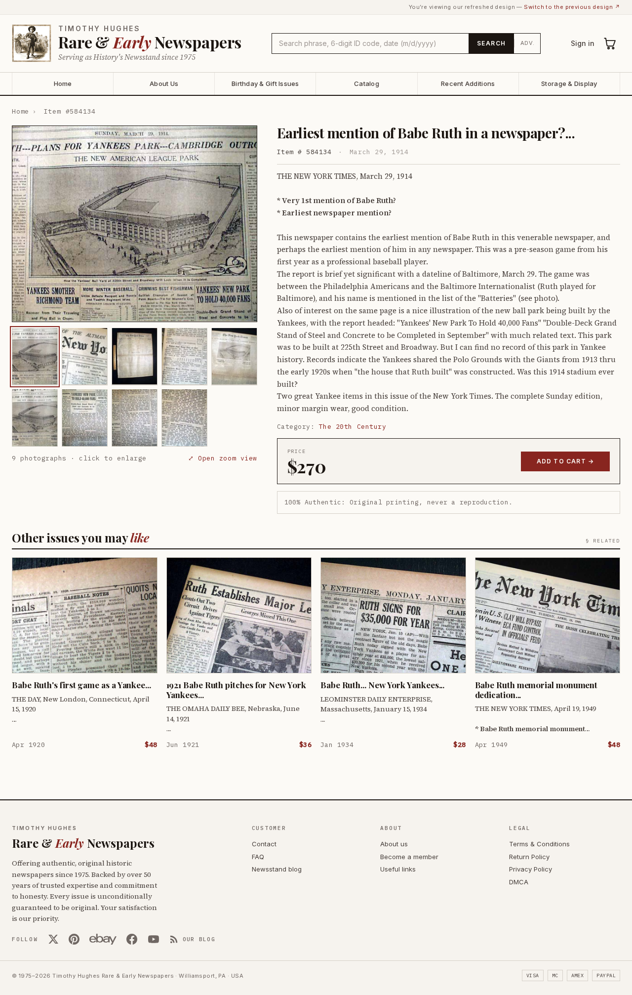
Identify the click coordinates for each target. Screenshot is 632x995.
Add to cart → (565, 461)
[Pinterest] (74, 939)
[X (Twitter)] (53, 939)
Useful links (398, 869)
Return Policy (529, 857)
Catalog (366, 83)
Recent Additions (468, 83)
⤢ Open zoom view (222, 458)
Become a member (409, 857)
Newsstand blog (277, 869)
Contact (264, 844)
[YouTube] (153, 939)
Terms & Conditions (539, 844)
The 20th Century (352, 426)
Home (63, 83)
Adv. (527, 43)
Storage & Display (569, 83)
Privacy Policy (530, 869)
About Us (164, 83)
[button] (134, 223)
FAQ (258, 857)
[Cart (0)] (610, 43)
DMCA (518, 882)
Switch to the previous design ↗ (572, 6)
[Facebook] (131, 939)
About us (394, 844)
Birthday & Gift (265, 83)
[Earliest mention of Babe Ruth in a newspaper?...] (35, 356)
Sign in (582, 43)
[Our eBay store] (103, 939)
